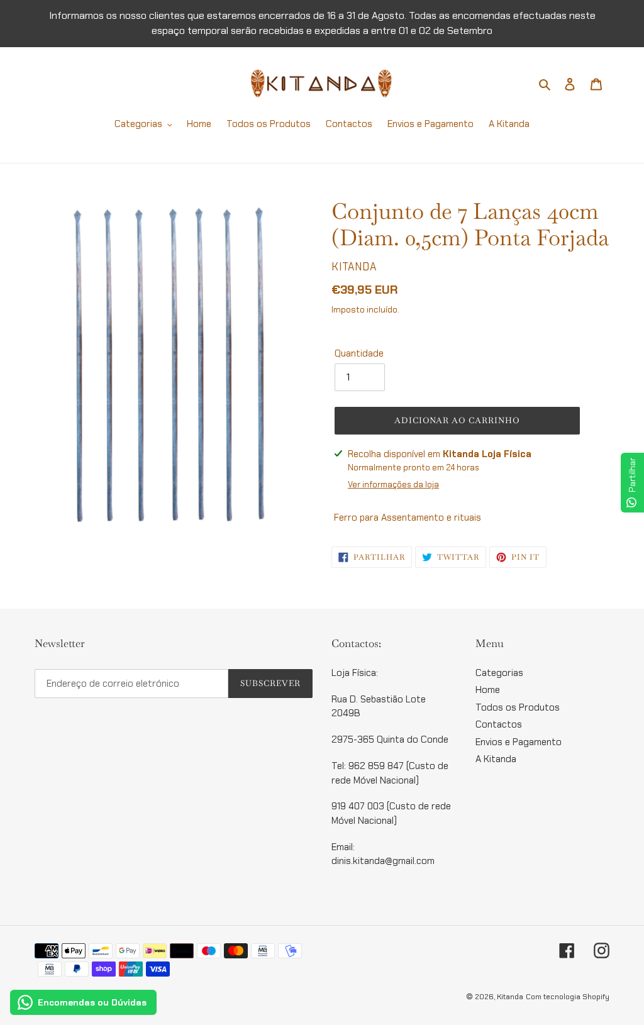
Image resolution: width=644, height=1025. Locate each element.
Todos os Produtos (517, 707)
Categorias (499, 673)
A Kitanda (495, 759)
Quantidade (359, 353)
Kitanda (510, 997)
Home (487, 690)
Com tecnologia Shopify (567, 997)
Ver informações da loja (393, 484)
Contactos (498, 724)
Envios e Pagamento (518, 742)
